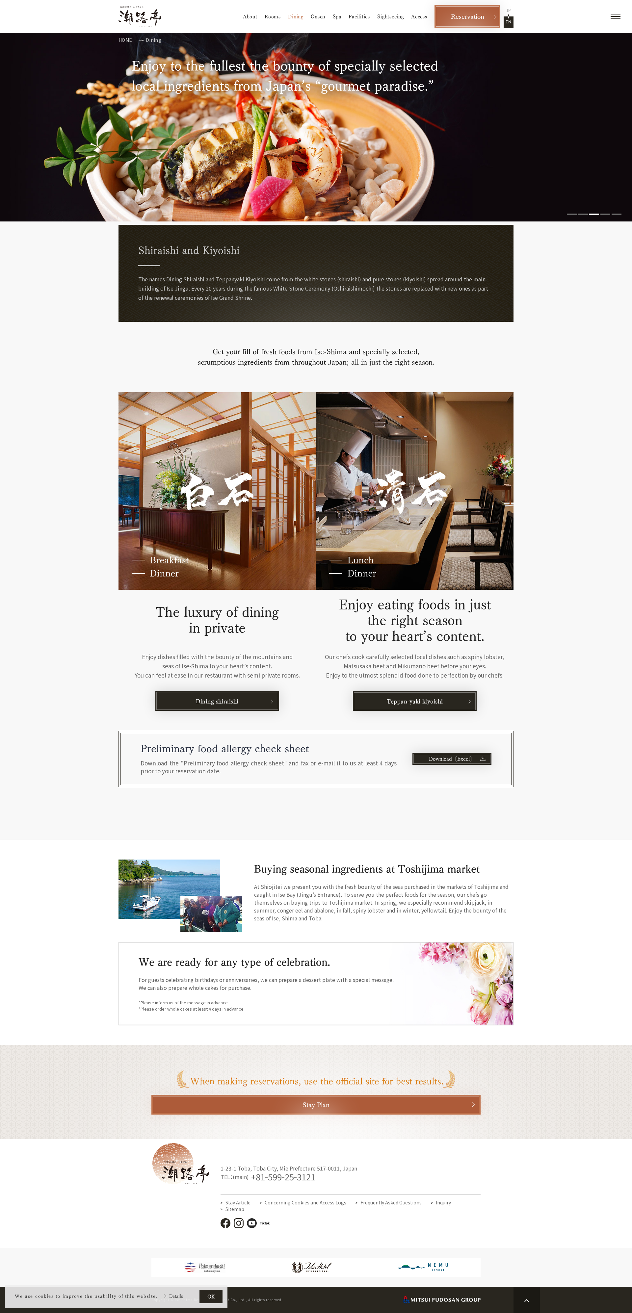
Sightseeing (390, 16)
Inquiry (443, 1202)
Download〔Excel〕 (452, 758)
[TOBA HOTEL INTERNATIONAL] (312, 1269)
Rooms (273, 16)
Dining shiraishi (217, 701)
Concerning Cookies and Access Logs (305, 1202)
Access (419, 16)
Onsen (318, 16)
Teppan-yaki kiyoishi (415, 702)
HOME (125, 40)
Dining (295, 16)
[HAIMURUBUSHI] (204, 1269)
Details (176, 1296)
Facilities (359, 16)
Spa (337, 16)
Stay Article (237, 1202)
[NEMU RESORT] (423, 1268)
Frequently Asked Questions (391, 1202)
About (250, 16)
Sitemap (234, 1209)
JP (509, 10)
